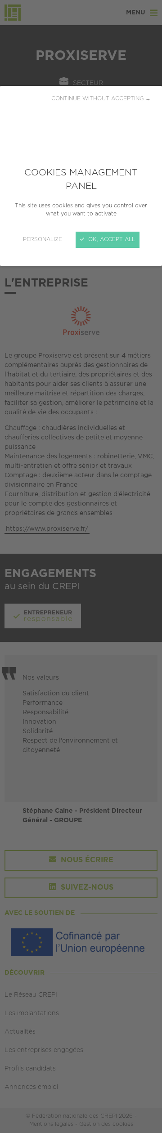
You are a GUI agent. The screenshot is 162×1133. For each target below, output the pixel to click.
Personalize (42, 239)
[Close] (81, 566)
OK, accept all (110, 239)
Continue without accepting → (101, 98)
